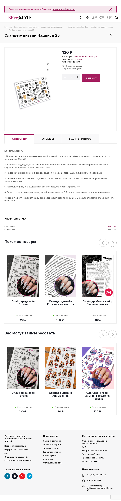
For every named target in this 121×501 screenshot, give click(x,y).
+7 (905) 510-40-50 (96, 475)
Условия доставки (52, 441)
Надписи (78, 59)
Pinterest (22, 476)
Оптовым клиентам (52, 463)
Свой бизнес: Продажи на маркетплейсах (94, 442)
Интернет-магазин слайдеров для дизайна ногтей (18, 439)
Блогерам (48, 459)
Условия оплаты (51, 448)
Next (113, 243)
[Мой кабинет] (87, 18)
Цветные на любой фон (86, 56)
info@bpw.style (94, 480)
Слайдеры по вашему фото (17, 457)
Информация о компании (16, 449)
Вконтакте (7, 476)
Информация (50, 436)
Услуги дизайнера (91, 454)
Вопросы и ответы (90, 461)
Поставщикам (50, 455)
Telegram (29, 476)
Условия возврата (52, 444)
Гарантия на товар (52, 452)
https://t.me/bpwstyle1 (64, 9)
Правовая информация (15, 446)
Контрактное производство (98, 436)
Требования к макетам (93, 458)
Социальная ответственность (18, 460)
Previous (103, 243)
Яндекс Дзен (15, 476)
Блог (6, 453)
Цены (84, 447)
